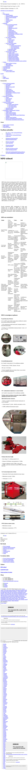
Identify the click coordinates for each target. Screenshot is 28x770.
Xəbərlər (5, 69)
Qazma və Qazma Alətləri (11, 43)
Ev (3, 12)
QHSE (7, 22)
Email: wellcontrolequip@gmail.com (10, 581)
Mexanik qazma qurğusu (13, 57)
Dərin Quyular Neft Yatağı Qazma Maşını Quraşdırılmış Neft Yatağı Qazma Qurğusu (13, 598)
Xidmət (4, 62)
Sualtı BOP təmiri (9, 65)
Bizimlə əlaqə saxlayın (7, 70)
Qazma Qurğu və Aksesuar (11, 51)
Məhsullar (5, 23)
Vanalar (9, 38)
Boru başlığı (10, 41)
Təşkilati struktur (9, 19)
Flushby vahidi (11, 52)
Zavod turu (8, 21)
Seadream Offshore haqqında (12, 16)
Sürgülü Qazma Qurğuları (13, 58)
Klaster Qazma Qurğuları (13, 55)
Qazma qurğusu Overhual (11, 63)
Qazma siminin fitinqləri (16, 45)
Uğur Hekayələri (6, 68)
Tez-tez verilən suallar (10, 71)
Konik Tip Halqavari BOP (11, 149)
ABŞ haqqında (6, 14)
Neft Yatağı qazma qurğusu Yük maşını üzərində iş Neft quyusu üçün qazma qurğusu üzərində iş (14, 591)
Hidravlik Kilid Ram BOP (11, 139)
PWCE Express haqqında (11, 17)
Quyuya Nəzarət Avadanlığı (11, 24)
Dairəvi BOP (11, 25)
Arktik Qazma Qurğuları (13, 53)
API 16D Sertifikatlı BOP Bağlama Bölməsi (15, 153)
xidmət (4, 77)
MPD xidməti (8, 64)
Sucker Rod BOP (12, 31)
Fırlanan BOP (11, 30)
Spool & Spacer (11, 36)
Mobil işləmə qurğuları (13, 56)
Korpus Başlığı (11, 39)
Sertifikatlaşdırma (6, 66)
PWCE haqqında (9, 15)
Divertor (10, 29)
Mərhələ (7, 18)
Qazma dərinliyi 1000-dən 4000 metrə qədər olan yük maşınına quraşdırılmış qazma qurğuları (14, 592)
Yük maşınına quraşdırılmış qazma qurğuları (17, 60)
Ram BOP (10, 26)
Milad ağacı (10, 42)
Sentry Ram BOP (9, 143)
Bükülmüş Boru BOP (12, 28)
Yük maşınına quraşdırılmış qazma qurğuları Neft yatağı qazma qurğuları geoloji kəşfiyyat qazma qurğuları (14, 599)
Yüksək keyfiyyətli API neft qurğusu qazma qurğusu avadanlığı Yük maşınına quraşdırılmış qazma (13, 596)
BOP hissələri (11, 35)
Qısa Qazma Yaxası (15, 46)
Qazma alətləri (11, 44)
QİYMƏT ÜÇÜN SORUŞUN (7, 10)
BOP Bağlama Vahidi (12, 32)
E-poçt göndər (3, 603)
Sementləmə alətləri (12, 49)
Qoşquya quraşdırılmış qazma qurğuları (14, 118)
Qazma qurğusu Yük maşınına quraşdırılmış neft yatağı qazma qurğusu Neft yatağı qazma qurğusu (14, 594)
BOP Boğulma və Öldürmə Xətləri (15, 34)
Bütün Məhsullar (15, 600)
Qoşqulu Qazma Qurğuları (13, 59)
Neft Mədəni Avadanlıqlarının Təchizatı (11, 110)
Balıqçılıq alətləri (11, 50)
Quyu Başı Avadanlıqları (11, 37)
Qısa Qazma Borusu (15, 48)
